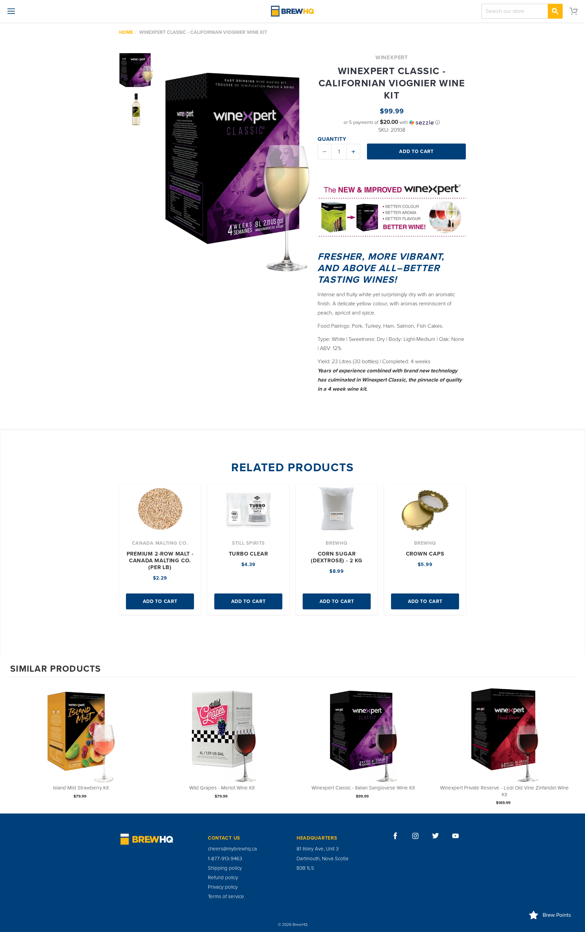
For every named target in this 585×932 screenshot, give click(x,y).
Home (126, 32)
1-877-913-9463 (225, 858)
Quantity (332, 139)
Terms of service (226, 896)
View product (81, 739)
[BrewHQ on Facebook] (395, 835)
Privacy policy (223, 887)
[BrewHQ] (292, 11)
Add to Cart (160, 601)
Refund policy (223, 877)
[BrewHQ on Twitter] (435, 835)
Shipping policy (225, 868)
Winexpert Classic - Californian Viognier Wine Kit (203, 32)
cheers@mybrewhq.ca (232, 849)
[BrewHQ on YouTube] (455, 835)
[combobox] (522, 11)
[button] (392, 122)
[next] (568, 745)
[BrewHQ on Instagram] (415, 835)
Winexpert (391, 57)
